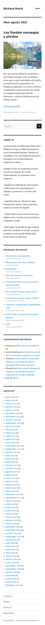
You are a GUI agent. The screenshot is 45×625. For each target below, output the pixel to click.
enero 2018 (11, 582)
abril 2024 (10, 400)
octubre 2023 (12, 420)
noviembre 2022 (13, 446)
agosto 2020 (11, 501)
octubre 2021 (12, 468)
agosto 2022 (11, 452)
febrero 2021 (11, 488)
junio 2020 (11, 507)
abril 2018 (10, 575)
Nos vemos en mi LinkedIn (18, 256)
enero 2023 (11, 442)
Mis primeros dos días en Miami (20, 262)
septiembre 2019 (13, 536)
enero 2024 (11, 410)
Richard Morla (13, 8)
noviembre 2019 (13, 530)
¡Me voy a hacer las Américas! (19, 275)
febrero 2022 (12, 465)
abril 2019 (10, 553)
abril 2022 (10, 462)
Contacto (7, 596)
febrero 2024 (12, 407)
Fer (17, 378)
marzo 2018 (11, 579)
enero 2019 (11, 562)
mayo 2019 (11, 549)
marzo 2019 (11, 556)
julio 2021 (10, 475)
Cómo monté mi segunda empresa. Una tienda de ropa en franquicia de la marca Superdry (22, 361)
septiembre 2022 (13, 449)
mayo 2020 (11, 510)
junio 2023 (10, 433)
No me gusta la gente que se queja (21, 291)
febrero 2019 (11, 559)
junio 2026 (11, 397)
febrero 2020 (12, 520)
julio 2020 (10, 504)
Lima (8, 324)
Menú (37, 8)
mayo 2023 (11, 436)
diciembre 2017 (13, 585)
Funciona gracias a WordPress (27, 621)
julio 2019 (10, 543)
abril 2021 (10, 481)
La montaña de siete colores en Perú (22, 298)
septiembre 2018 (13, 569)
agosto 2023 (11, 426)
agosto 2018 (11, 572)
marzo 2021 (11, 484)
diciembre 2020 (13, 494)
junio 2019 (10, 546)
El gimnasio (11, 269)
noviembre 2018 (13, 566)
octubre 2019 (12, 533)
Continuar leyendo (11, 106)
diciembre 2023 (13, 413)
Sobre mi (7, 607)
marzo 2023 (11, 439)
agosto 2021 (11, 472)
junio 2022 (11, 459)
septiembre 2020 (13, 497)
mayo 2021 (11, 478)
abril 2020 (10, 514)
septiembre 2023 (13, 423)
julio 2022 (10, 455)
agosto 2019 (11, 540)
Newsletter (8, 613)
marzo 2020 (11, 517)
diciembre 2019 (13, 527)
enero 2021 (11, 491)
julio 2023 (10, 429)
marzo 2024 (11, 403)
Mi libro (6, 602)
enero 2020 (11, 523)
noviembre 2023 (13, 416)
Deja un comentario (28, 112)
